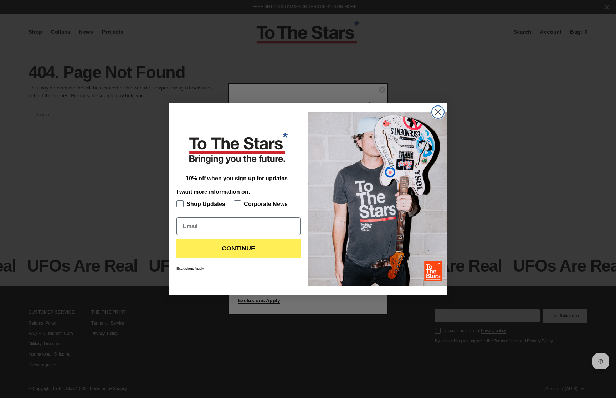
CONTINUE (238, 248)
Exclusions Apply (190, 268)
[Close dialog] (438, 112)
